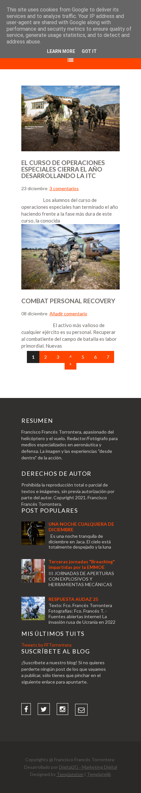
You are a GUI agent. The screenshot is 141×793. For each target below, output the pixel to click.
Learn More (61, 51)
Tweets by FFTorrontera (46, 645)
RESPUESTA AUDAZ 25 (73, 599)
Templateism (70, 774)
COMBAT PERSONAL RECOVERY (68, 301)
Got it (89, 51)
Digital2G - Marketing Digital (88, 767)
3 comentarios (64, 188)
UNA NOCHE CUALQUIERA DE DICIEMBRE (81, 526)
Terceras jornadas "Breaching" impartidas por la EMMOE (82, 564)
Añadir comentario (68, 313)
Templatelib (99, 774)
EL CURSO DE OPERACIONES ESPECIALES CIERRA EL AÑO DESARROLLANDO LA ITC (63, 169)
